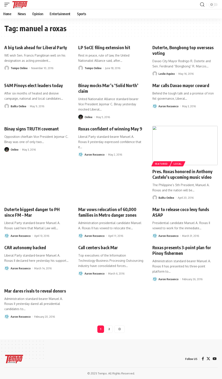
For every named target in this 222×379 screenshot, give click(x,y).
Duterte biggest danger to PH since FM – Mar (32, 212)
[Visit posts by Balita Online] (6, 106)
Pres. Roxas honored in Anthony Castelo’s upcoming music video (182, 174)
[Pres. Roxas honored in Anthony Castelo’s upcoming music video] (185, 145)
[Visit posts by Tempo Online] (6, 68)
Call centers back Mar (98, 247)
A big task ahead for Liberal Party (35, 47)
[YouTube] (215, 359)
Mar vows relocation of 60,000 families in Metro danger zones (107, 212)
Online (88, 117)
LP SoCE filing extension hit (104, 47)
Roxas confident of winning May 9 (110, 128)
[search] (202, 4)
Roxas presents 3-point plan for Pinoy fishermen (181, 250)
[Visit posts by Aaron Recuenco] (154, 106)
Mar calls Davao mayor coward (180, 85)
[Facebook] (203, 359)
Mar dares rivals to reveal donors (35, 290)
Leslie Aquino (166, 73)
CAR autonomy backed (25, 247)
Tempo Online (19, 68)
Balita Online (18, 106)
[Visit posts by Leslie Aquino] (154, 73)
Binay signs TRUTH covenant (31, 128)
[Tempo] (20, 4)
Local (178, 164)
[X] (208, 359)
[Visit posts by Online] (80, 117)
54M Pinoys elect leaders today (33, 85)
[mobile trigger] (8, 4)
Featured (161, 164)
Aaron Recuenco (168, 106)
